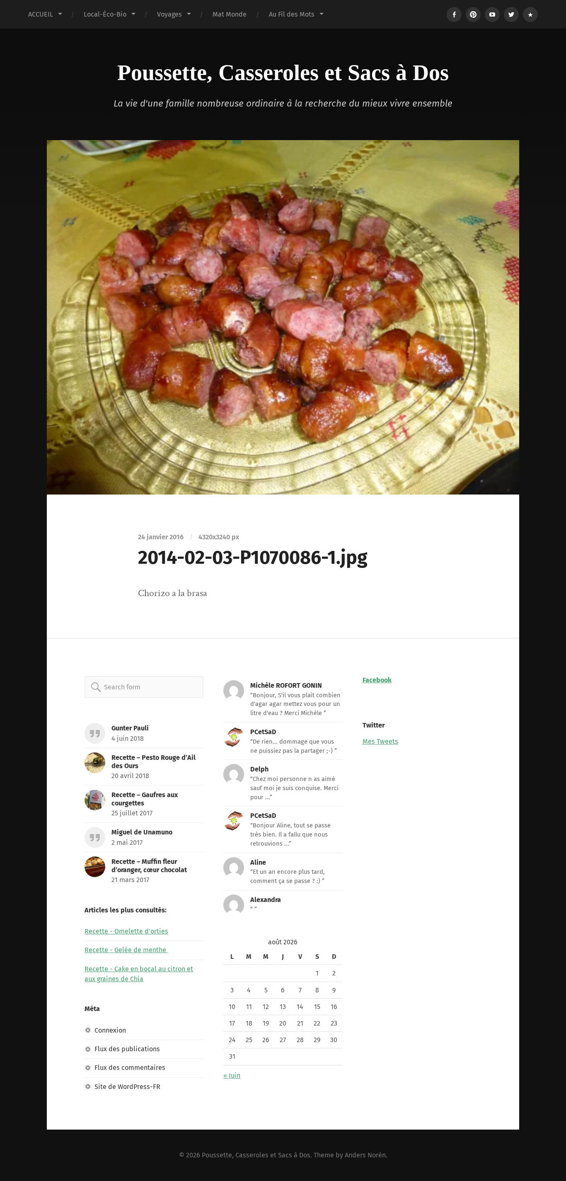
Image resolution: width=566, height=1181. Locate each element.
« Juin (231, 1075)
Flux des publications (127, 1049)
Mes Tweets (380, 741)
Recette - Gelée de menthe (126, 950)
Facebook (377, 680)
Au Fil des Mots (291, 14)
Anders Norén (365, 1155)
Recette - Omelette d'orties (126, 931)
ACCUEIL (40, 14)
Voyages (169, 14)
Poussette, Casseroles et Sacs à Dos (283, 72)
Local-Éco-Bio (105, 14)
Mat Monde (230, 14)
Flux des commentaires (129, 1068)
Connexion (110, 1030)
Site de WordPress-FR (127, 1087)
